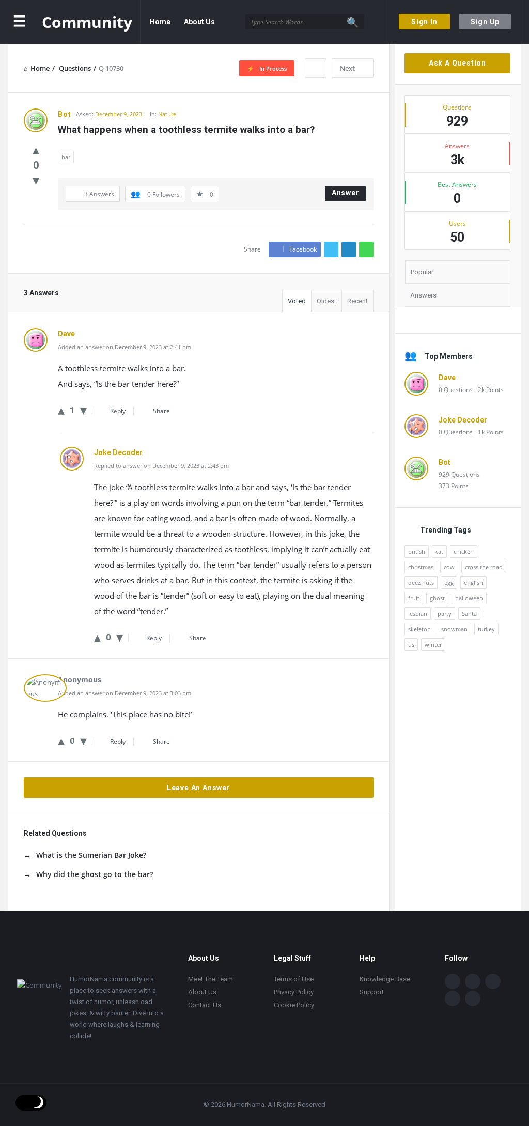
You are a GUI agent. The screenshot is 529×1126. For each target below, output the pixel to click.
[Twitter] (472, 981)
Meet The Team (210, 979)
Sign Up (485, 22)
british (416, 551)
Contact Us (198, 65)
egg (449, 582)
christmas (420, 567)
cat (439, 551)
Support (372, 992)
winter (433, 644)
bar (65, 157)
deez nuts (421, 582)
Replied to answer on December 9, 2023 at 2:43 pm (161, 466)
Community (87, 22)
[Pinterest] (472, 998)
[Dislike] (36, 179)
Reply (118, 410)
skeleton (419, 629)
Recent (357, 301)
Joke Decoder (463, 420)
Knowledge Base (385, 979)
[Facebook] (452, 981)
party (445, 613)
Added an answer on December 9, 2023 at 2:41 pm (124, 347)
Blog (158, 65)
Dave (447, 377)
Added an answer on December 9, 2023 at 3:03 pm (124, 693)
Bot (444, 462)
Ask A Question (457, 63)
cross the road (484, 567)
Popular (422, 272)
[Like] (36, 149)
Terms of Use (294, 979)
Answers (423, 295)
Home (160, 22)
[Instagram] (452, 998)
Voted (297, 301)
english (473, 582)
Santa (469, 613)
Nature (167, 114)
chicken (464, 551)
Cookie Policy (294, 1005)
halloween (469, 598)
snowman (454, 629)
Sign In (424, 22)
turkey (486, 629)
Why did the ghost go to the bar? (94, 874)
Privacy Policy (294, 992)
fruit (413, 598)
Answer (346, 193)
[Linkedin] (493, 981)
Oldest (326, 301)
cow (449, 567)
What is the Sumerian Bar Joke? (91, 855)
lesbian (417, 613)
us (411, 644)
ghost (437, 598)
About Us (199, 22)
